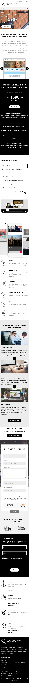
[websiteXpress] (9, 4)
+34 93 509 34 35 (11, 619)
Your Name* (5, 452)
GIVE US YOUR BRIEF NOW (14, 435)
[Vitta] (7, 528)
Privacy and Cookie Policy (12, 499)
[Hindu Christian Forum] (22, 528)
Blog (15, 660)
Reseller (16, 667)
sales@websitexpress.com (13, 588)
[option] (7, 529)
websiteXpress (22, 679)
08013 (9, 614)
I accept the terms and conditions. (13, 558)
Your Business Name (7, 487)
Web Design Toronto (19, 662)
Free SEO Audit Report (20, 669)
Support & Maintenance (7, 675)
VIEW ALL (14, 138)
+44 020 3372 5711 (12, 605)
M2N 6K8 (24, 584)
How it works (4, 662)
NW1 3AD (19, 598)
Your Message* (6, 467)
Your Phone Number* (7, 480)
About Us (3, 660)
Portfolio (16, 664)
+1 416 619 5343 (11, 590)
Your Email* (5, 460)
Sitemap (16, 673)
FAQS (15, 671)
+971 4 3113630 (11, 632)
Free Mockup (4, 671)
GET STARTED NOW (14, 420)
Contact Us (4, 664)
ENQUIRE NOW (6, 26)
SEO (2, 669)
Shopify (3, 667)
